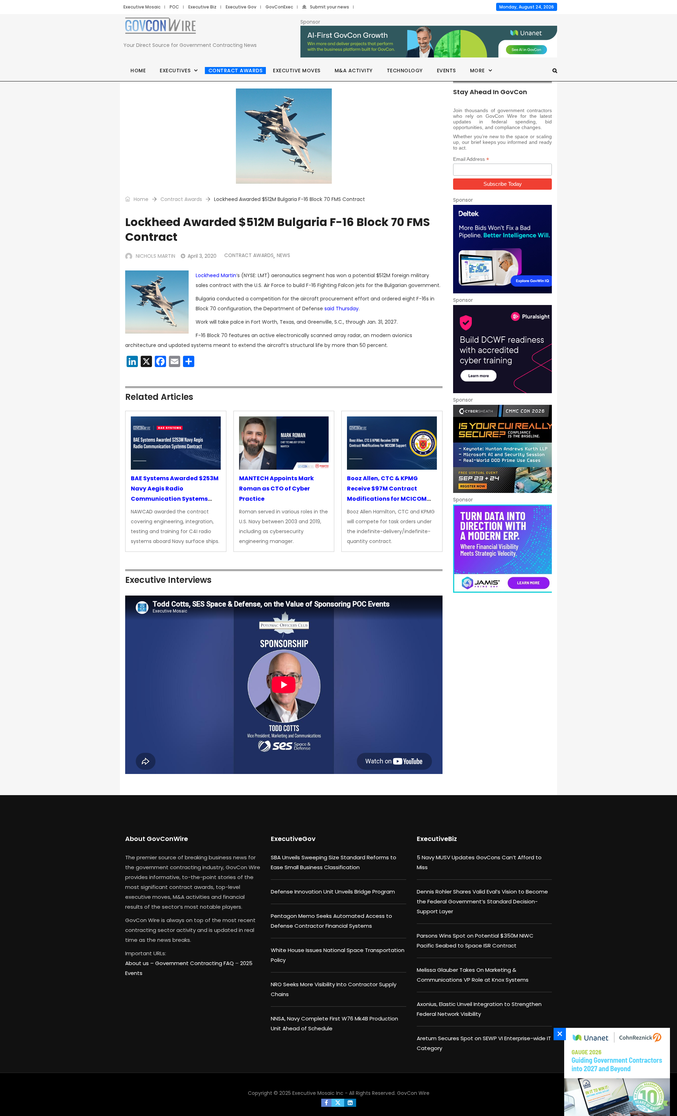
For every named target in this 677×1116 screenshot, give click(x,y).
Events (446, 70)
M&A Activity (354, 70)
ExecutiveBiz (437, 838)
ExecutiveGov (293, 838)
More (477, 70)
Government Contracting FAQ (195, 963)
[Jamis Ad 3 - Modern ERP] (502, 549)
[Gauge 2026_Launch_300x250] (615, 1072)
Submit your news (329, 7)
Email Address (471, 159)
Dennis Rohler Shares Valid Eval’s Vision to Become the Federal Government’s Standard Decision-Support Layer (482, 901)
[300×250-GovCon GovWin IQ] (502, 249)
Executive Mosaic (141, 7)
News (283, 255)
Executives (175, 70)
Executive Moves (297, 70)
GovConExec (279, 7)
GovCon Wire (413, 1093)
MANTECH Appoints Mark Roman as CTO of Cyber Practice (276, 488)
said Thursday (341, 308)
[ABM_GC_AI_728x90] (428, 41)
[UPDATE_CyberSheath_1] (502, 449)
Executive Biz (202, 7)
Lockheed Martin (216, 275)
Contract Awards (235, 70)
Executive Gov (241, 7)
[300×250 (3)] (502, 349)
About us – (140, 963)
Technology (405, 70)
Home (138, 70)
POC (174, 7)
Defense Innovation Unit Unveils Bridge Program (333, 891)
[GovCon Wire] (160, 27)
